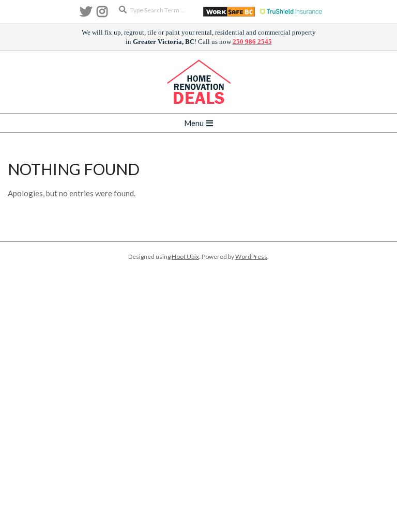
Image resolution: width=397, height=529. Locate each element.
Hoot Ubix (185, 256)
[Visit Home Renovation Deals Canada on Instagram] (102, 14)
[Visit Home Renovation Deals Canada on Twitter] (86, 14)
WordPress (251, 256)
